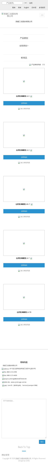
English (26, 7)
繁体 (13, 7)
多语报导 (42, 7)
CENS (28, 461)
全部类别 (23, 45)
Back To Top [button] (24, 447)
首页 (30, 3)
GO (26, 3)
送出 (42, 442)
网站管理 (5, 455)
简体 (19, 7)
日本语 (34, 7)
